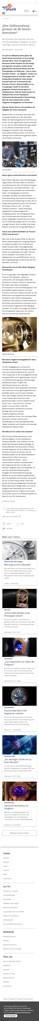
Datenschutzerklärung (22, 1012)
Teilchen (6, 858)
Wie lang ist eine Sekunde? (17, 564)
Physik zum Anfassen (11, 916)
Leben (5, 866)
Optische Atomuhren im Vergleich (16, 807)
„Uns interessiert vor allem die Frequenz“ (19, 663)
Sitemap (12, 999)
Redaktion (7, 965)
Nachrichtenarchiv (10, 945)
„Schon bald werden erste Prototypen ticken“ (17, 614)
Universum (7, 879)
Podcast (6, 941)
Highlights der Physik (11, 903)
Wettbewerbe (8, 920)
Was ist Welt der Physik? (12, 961)
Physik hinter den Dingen (12, 949)
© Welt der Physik (8, 501)
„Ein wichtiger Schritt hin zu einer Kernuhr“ (17, 761)
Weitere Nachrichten (19, 833)
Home (5, 999)
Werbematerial (8, 978)
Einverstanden (10, 1016)
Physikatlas (7, 899)
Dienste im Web (9, 974)
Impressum (28, 999)
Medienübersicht (9, 936)
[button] (6, 524)
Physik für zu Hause (10, 891)
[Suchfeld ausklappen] (35, 1)
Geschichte (7, 986)
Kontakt (19, 999)
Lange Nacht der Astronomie (13, 912)
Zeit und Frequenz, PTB (13, 516)
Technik (6, 18)
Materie (6, 862)
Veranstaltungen (9, 895)
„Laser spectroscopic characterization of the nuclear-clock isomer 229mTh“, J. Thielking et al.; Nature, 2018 (21, 510)
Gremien (6, 970)
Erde (5, 874)
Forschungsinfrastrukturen (13, 924)
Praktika (6, 982)
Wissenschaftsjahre (10, 907)
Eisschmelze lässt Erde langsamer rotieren (15, 712)
